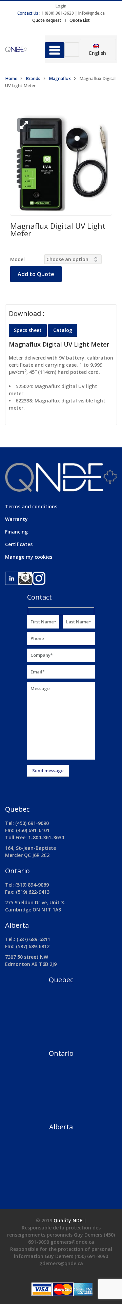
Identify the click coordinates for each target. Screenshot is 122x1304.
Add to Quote (36, 274)
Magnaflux (60, 78)
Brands (33, 78)
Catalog (62, 330)
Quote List (79, 20)
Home (11, 78)
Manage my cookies (28, 557)
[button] (24, 125)
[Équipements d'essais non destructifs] (20, 49)
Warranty (16, 519)
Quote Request (46, 20)
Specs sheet (28, 330)
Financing (16, 531)
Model (17, 259)
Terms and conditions (31, 506)
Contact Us (27, 13)
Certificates (19, 544)
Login (61, 6)
